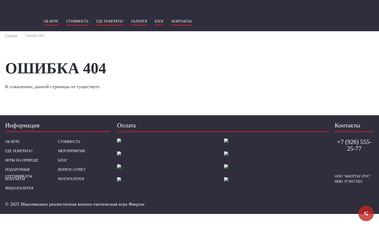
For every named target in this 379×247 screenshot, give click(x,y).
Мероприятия (71, 151)
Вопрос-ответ (72, 170)
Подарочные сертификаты (18, 173)
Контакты (182, 21)
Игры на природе (22, 160)
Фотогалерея (71, 179)
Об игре (51, 21)
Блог (159, 21)
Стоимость (77, 21)
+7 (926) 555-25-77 (189, 41)
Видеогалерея (19, 188)
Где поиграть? (109, 21)
